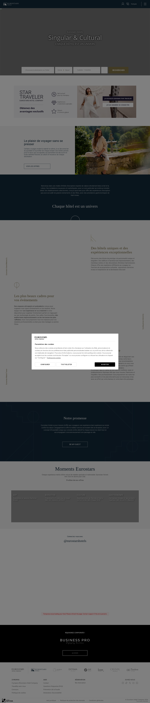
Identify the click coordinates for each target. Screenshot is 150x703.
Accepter (105, 364)
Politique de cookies (54, 358)
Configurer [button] (45, 364)
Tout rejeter (66, 364)
